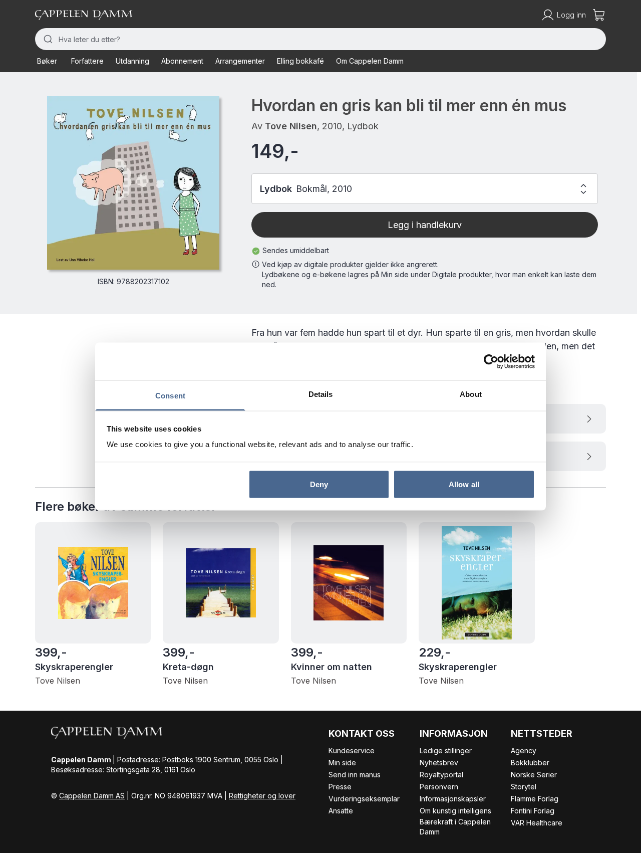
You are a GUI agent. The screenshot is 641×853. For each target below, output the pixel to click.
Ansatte (341, 810)
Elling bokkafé (300, 61)
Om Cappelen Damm (370, 61)
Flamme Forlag (534, 798)
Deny (319, 484)
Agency (523, 750)
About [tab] (471, 394)
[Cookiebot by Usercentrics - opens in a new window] (491, 361)
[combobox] (320, 39)
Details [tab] (320, 394)
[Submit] (47, 39)
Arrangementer (240, 61)
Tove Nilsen (291, 126)
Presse (340, 786)
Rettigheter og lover (262, 795)
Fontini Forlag (532, 810)
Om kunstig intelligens (455, 810)
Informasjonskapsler (453, 798)
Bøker (47, 61)
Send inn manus (355, 774)
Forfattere (87, 61)
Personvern (439, 786)
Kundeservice (352, 750)
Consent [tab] (170, 395)
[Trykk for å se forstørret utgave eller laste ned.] (133, 183)
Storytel (523, 786)
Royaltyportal (441, 774)
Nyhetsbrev (439, 762)
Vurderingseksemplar (364, 798)
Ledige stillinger (446, 750)
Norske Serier (534, 774)
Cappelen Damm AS (92, 795)
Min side (342, 762)
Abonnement (182, 61)
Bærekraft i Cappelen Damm (455, 826)
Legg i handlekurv (425, 225)
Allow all (464, 484)
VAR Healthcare (536, 822)
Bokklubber (530, 762)
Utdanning (132, 61)
